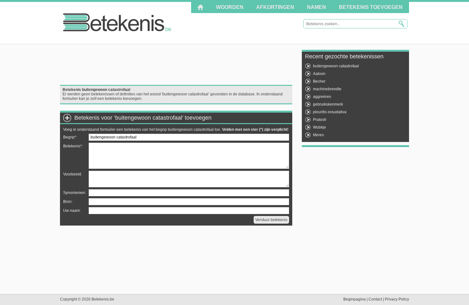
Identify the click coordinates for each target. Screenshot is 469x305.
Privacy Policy (397, 299)
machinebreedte (327, 89)
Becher (319, 81)
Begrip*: (70, 137)
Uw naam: (72, 210)
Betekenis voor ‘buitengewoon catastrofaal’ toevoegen (143, 118)
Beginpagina (354, 299)
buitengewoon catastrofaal (336, 66)
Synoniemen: (74, 192)
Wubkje (319, 127)
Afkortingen (275, 7)
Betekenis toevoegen (371, 7)
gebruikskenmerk (328, 104)
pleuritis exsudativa (329, 112)
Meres (318, 135)
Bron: (67, 201)
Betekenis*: (73, 146)
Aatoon (319, 73)
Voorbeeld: (72, 174)
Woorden (229, 7)
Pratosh (319, 119)
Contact (375, 299)
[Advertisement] (176, 64)
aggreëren (322, 96)
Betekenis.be (117, 22)
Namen (316, 7)
